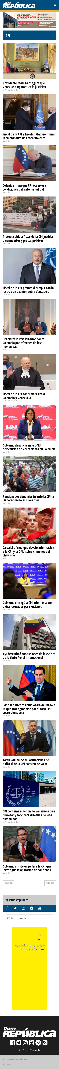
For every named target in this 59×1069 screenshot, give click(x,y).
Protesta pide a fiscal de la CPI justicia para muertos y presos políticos (28, 238)
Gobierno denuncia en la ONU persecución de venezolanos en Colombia (29, 447)
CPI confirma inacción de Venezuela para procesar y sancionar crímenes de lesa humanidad (29, 815)
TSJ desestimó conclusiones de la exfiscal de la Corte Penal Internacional (29, 655)
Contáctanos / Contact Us (29, 1050)
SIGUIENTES (9, 883)
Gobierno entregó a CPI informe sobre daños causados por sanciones (27, 604)
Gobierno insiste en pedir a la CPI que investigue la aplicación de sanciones (27, 868)
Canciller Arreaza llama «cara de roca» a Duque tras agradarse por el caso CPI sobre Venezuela (29, 708)
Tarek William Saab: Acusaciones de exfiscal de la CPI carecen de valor (26, 762)
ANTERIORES (50, 883)
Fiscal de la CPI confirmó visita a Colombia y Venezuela (24, 395)
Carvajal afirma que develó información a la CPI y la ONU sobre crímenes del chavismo (28, 551)
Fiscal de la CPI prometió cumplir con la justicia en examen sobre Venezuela (28, 289)
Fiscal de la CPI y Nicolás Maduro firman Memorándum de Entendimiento (29, 136)
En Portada (6, 90)
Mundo (5, 350)
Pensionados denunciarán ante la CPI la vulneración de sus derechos (28, 498)
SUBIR (8, 1064)
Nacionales (14, 90)
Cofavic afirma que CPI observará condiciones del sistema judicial (24, 187)
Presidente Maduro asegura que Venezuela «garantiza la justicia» (24, 85)
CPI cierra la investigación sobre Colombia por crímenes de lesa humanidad (23, 343)
